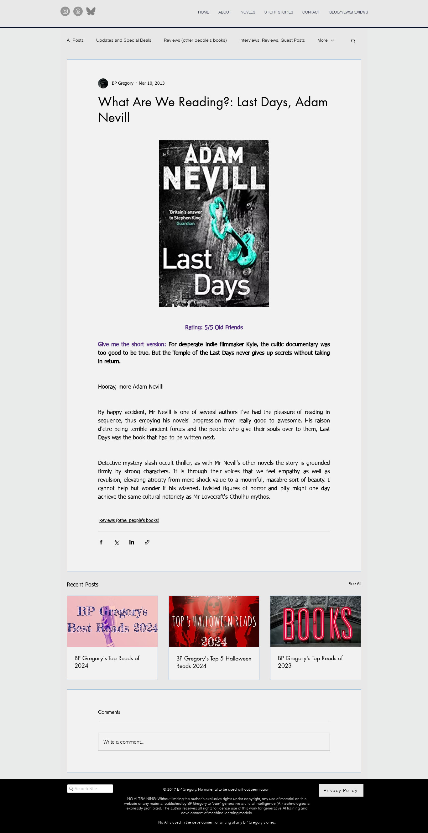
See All (355, 584)
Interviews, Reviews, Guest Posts (272, 40)
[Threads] (78, 11)
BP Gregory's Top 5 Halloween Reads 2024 (214, 662)
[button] (353, 40)
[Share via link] (147, 542)
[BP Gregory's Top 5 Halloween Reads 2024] (214, 621)
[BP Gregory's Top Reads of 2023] (315, 621)
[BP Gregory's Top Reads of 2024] (112, 621)
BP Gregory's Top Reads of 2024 (107, 661)
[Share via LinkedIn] (132, 542)
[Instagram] (65, 11)
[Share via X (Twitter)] (116, 542)
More (322, 40)
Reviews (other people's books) (195, 40)
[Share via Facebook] (101, 542)
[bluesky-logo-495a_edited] (91, 11)
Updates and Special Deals (123, 40)
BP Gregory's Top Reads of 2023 (310, 661)
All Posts (75, 40)
